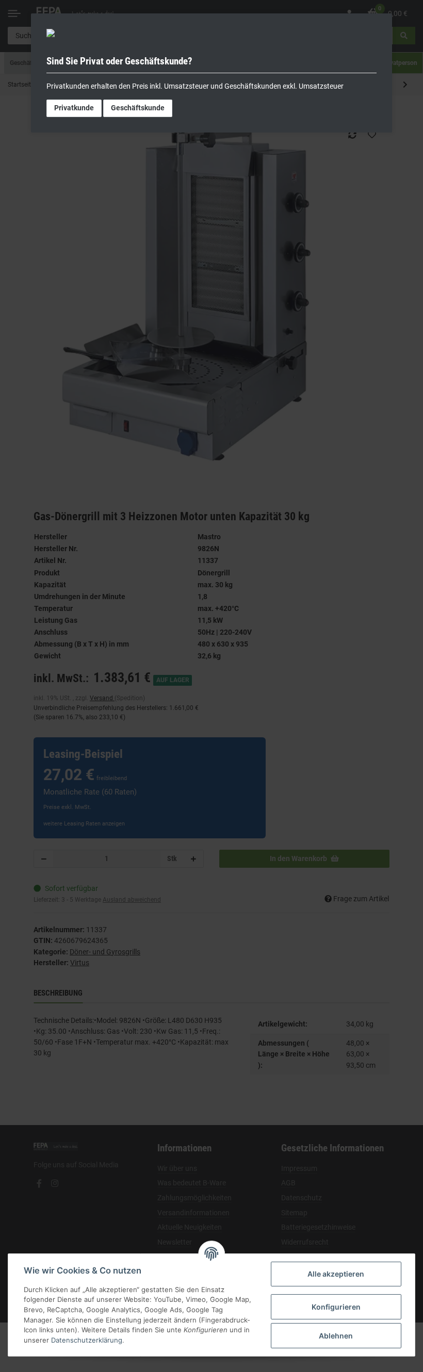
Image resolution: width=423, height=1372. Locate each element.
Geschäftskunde (138, 108)
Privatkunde (74, 108)
